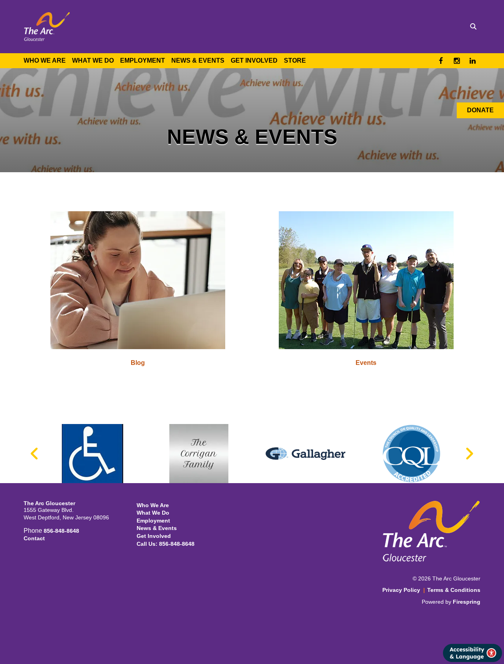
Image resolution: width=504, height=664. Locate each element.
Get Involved (254, 60)
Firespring (466, 602)
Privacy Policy (401, 590)
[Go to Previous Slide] (35, 453)
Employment (142, 60)
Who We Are (45, 60)
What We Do (93, 60)
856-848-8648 (61, 531)
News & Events (197, 60)
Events (366, 362)
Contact (34, 538)
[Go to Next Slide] (469, 453)
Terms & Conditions (453, 590)
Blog (138, 362)
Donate (480, 110)
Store (295, 60)
